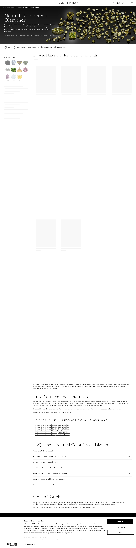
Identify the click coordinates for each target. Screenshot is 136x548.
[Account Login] (123, 3)
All (5, 35)
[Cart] (131, 3)
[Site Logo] (68, 3)
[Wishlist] (118, 3)
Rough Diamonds (61, 47)
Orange (37, 35)
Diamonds (6, 3)
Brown (16, 35)
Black (8, 35)
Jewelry (14, 3)
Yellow (54, 35)
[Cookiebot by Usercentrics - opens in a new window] (12, 544)
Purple (45, 35)
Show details (28, 544)
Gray (28, 35)
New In (9, 47)
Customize (119, 527)
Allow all (120, 521)
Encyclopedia (32, 3)
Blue (12, 35)
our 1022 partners (36, 524)
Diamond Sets (35, 47)
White (49, 35)
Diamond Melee (48, 47)
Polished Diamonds (21, 47)
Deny (120, 532)
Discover (22, 3)
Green (32, 35)
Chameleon (22, 35)
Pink (41, 35)
